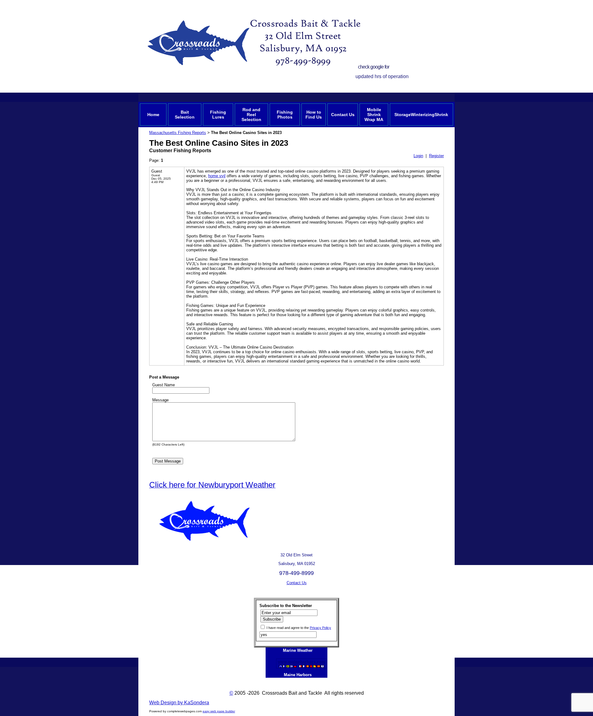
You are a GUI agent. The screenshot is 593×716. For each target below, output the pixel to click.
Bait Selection (185, 114)
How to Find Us (313, 114)
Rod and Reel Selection (251, 114)
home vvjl (216, 176)
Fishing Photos (285, 114)
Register (436, 155)
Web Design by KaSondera (179, 702)
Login (418, 155)
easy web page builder (219, 711)
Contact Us (343, 114)
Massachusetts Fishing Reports (177, 132)
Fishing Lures (218, 114)
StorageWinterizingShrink (421, 114)
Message (160, 400)
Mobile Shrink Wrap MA (373, 114)
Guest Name (163, 385)
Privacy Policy (320, 628)
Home (153, 114)
